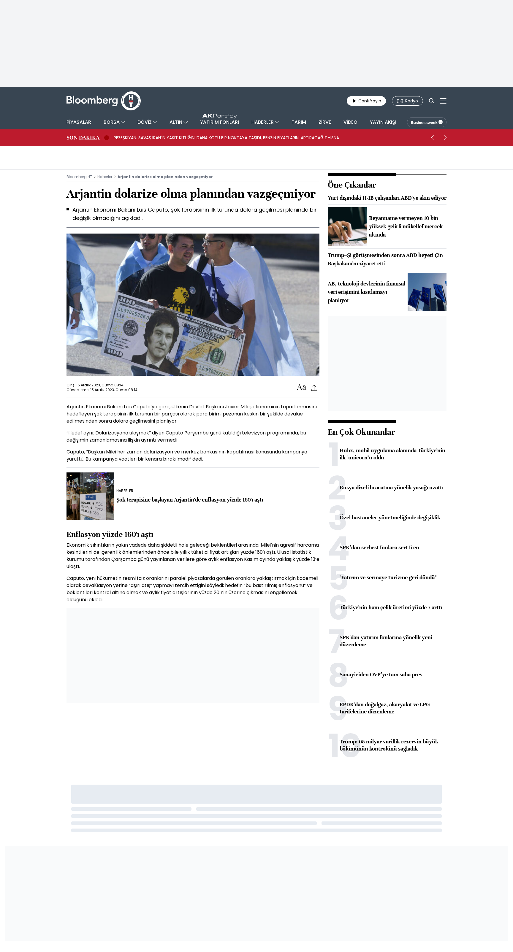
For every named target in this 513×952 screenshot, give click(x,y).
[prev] (432, 137)
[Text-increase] (301, 387)
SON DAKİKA (82, 138)
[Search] (431, 101)
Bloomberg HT (79, 176)
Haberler (104, 176)
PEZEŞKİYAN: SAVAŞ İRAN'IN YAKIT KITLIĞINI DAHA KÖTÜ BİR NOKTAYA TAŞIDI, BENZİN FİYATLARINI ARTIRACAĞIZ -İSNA (226, 138)
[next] (445, 137)
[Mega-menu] (443, 101)
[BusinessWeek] (426, 122)
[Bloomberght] (103, 100)
